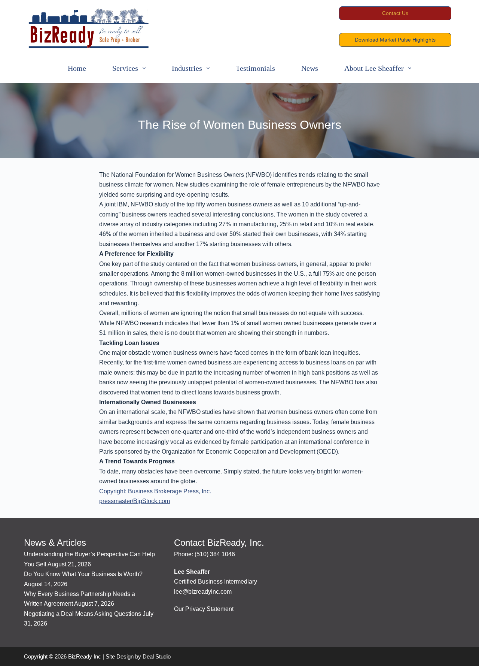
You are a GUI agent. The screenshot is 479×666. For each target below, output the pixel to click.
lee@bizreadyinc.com (203, 591)
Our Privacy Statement (204, 609)
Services (125, 68)
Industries (187, 68)
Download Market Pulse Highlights (395, 40)
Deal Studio (157, 656)
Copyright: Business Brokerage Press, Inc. (155, 491)
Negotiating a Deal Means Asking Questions (82, 614)
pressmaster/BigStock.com (134, 501)
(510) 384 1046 (215, 554)
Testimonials (255, 68)
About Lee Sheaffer (374, 68)
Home (77, 68)
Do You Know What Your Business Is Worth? (83, 574)
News (309, 68)
